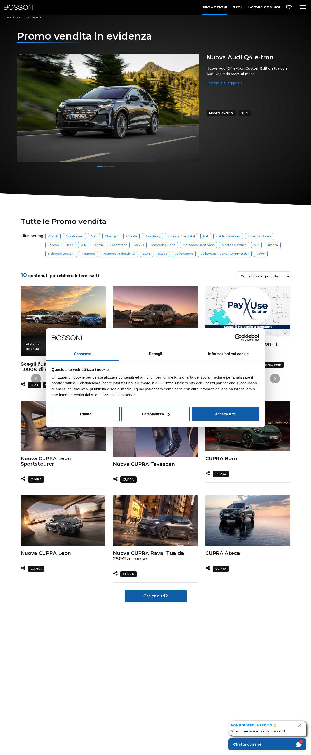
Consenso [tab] (82, 353)
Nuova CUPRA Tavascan (144, 464)
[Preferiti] (289, 7)
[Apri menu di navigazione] (302, 7)
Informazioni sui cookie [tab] (228, 353)
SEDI (237, 7)
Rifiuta (85, 414)
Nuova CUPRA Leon (46, 553)
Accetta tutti (225, 414)
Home (8, 17)
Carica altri (154, 596)
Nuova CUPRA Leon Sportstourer (46, 461)
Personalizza (153, 414)
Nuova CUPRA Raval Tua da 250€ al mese (148, 556)
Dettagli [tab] (155, 353)
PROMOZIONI (214, 7)
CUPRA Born (221, 458)
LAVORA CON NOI (264, 7)
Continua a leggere (223, 83)
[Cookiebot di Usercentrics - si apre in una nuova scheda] (238, 337)
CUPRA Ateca (222, 553)
